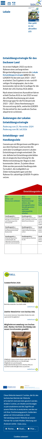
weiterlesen (31, 307)
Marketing (34, 428)
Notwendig (11, 428)
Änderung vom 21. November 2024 (18, 126)
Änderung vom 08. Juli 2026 (15, 129)
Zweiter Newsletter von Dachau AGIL (19, 312)
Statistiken (23, 428)
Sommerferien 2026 (12, 283)
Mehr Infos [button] (21, 424)
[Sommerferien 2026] (21, 302)
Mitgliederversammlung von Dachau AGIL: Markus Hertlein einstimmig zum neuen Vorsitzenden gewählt (20, 327)
